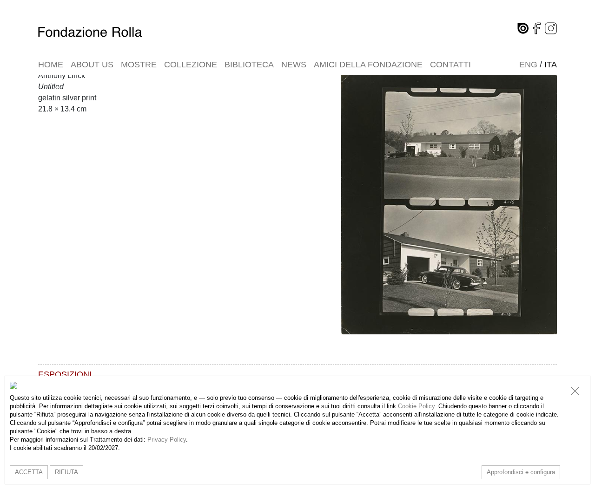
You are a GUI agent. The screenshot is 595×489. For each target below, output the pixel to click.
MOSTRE (139, 64)
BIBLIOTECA (249, 64)
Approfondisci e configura (521, 472)
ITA (550, 64)
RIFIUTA (66, 472)
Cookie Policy (416, 406)
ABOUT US (92, 64)
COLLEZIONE (190, 64)
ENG (528, 64)
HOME (50, 64)
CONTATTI (450, 64)
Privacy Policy (166, 439)
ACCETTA (29, 472)
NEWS (293, 64)
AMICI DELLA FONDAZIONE (368, 64)
